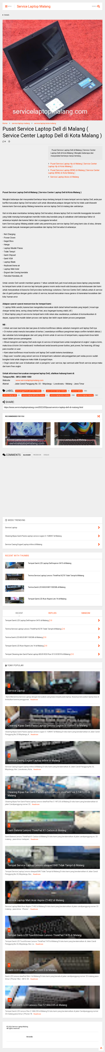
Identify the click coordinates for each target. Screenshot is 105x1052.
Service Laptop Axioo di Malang (64, 177)
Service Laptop (16, 690)
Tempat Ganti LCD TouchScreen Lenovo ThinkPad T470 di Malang (44, 935)
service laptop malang (21, 123)
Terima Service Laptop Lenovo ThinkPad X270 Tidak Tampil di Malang (56, 575)
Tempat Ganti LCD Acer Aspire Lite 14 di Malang (47, 599)
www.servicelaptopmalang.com (29, 380)
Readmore (34, 700)
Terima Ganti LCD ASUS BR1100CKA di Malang (46, 587)
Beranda (30, 1037)
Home (5, 123)
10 (9, 999)
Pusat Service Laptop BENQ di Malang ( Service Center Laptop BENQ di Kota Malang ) (73, 171)
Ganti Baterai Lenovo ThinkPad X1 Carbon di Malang (37, 830)
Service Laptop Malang (33, 6)
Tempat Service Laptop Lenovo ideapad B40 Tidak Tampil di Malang (46, 865)
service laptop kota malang (45, 123)
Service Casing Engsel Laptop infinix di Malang (34, 760)
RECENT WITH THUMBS (17, 555)
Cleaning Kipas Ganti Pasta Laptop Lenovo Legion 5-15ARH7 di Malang (48, 725)
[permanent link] (9, 141)
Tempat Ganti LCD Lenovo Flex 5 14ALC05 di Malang (37, 1005)
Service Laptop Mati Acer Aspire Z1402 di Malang (36, 900)
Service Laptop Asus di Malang (71, 440)
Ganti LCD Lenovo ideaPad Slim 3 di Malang (32, 970)
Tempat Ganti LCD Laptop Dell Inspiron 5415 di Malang (49, 563)
